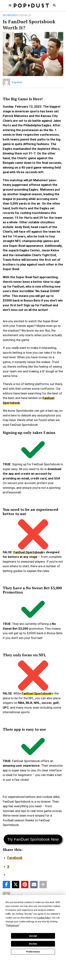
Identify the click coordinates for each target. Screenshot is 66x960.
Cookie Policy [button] (44, 917)
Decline (33, 944)
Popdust (17, 82)
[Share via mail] (34, 884)
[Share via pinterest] (24, 884)
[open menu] (10, 5)
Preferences (33, 951)
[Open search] (54, 5)
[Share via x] (15, 884)
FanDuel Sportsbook (28, 552)
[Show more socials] (43, 884)
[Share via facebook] (6, 884)
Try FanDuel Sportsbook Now (33, 839)
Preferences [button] (12, 925)
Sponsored (10, 15)
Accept (33, 936)
